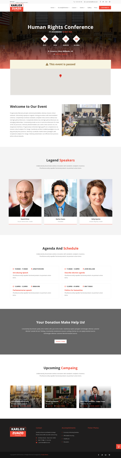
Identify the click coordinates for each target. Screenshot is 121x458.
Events (82, 7)
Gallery (89, 7)
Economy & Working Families (71, 432)
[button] (60, 76)
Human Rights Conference (20, 401)
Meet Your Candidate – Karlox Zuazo (92, 401)
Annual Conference (52, 401)
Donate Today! (60, 341)
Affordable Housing (69, 435)
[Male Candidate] (16, 7)
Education (66, 442)
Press (95, 7)
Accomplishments (63, 7)
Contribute (105, 7)
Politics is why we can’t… (22, 2)
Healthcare (67, 439)
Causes (74, 7)
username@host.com (92, 2)
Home (52, 7)
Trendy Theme (44, 454)
